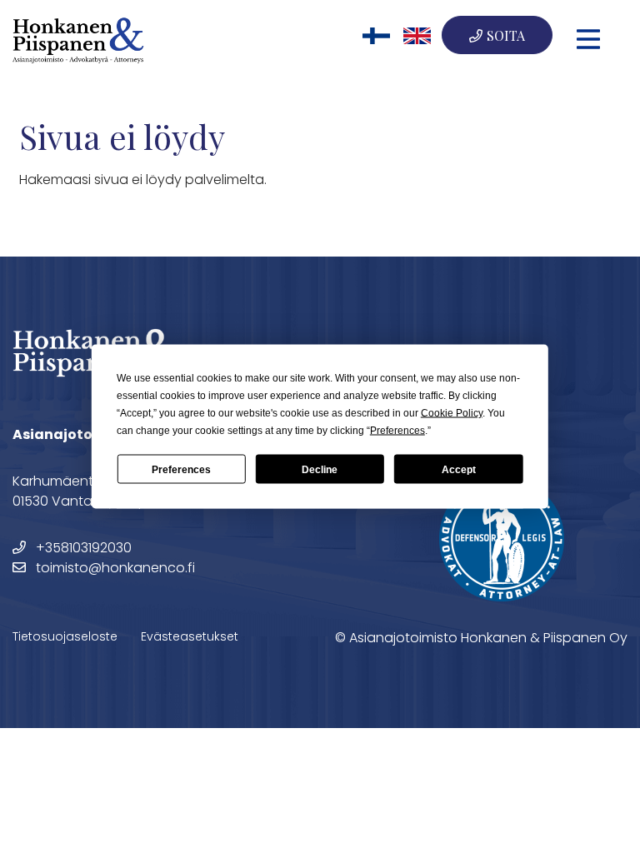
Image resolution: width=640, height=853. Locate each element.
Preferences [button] (397, 430)
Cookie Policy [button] (451, 413)
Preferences (181, 469)
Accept (459, 469)
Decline (320, 469)
